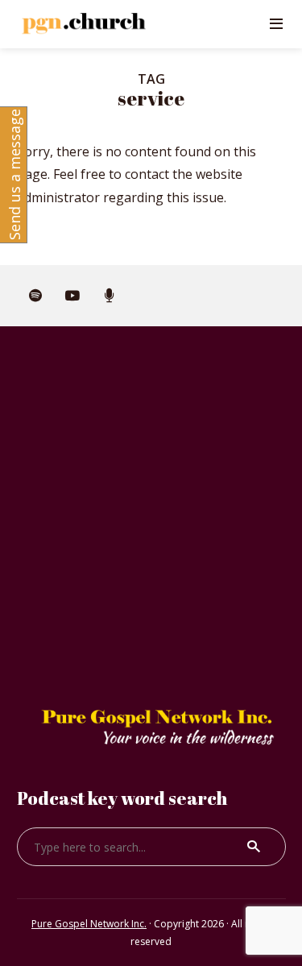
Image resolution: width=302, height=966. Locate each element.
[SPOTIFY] (35, 295)
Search (253, 847)
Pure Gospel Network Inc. (89, 924)
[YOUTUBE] (72, 295)
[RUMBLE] (109, 295)
